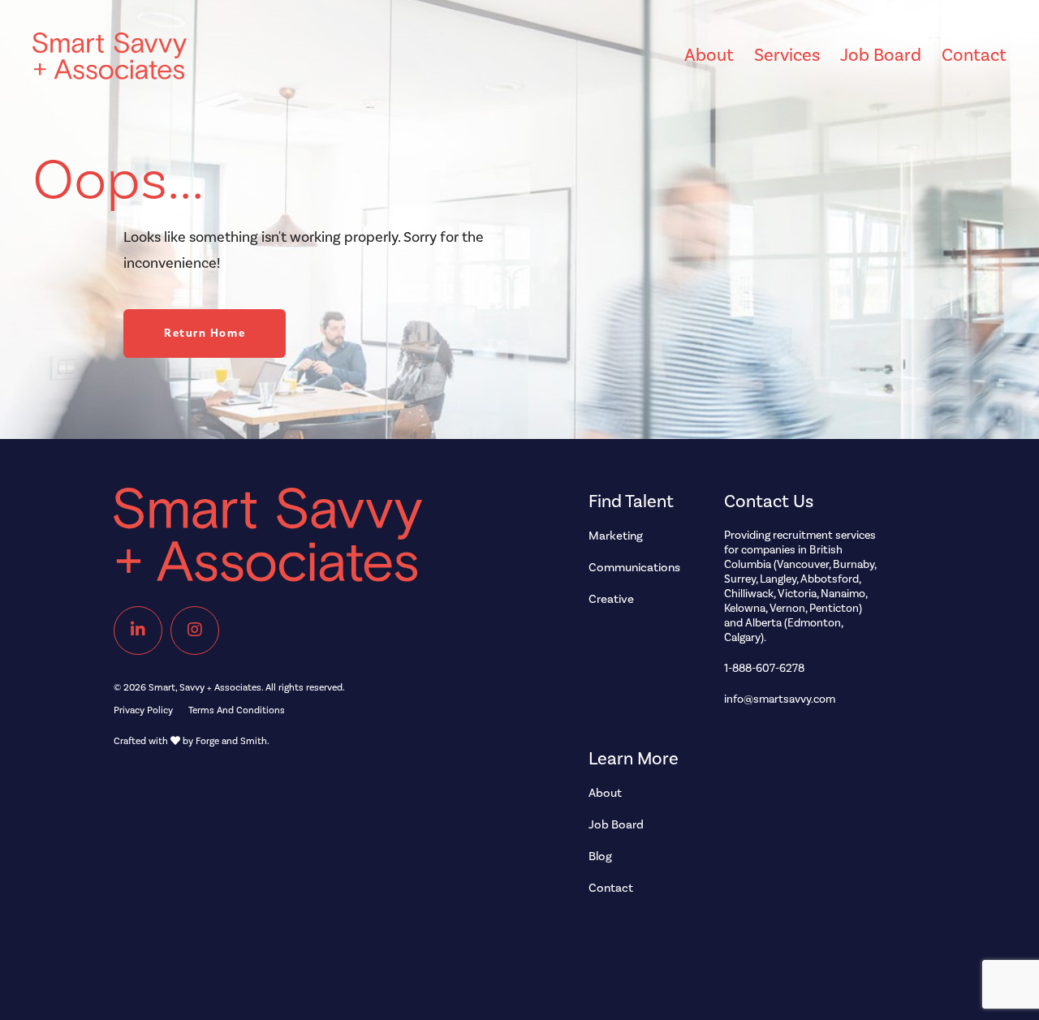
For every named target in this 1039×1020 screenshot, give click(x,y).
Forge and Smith (231, 741)
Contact (974, 55)
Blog (600, 856)
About (709, 55)
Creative (611, 599)
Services (787, 55)
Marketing (615, 536)
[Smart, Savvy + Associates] (317, 543)
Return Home (204, 333)
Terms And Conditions (236, 710)
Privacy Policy (143, 710)
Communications (634, 567)
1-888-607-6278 (764, 668)
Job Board (880, 55)
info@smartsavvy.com (779, 699)
